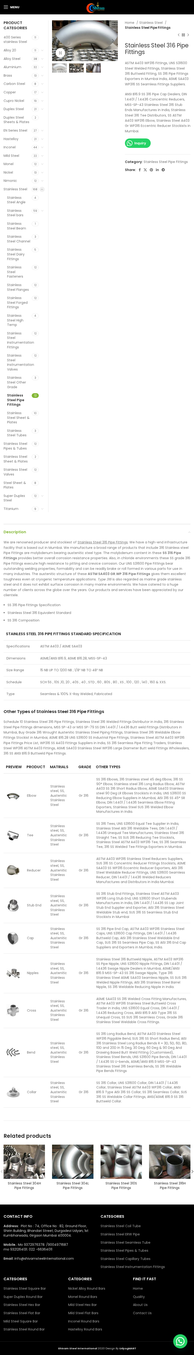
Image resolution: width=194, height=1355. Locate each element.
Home (130, 23)
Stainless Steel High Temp (15, 320)
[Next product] (188, 35)
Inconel (10, 147)
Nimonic (10, 180)
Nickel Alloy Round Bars (86, 1288)
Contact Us (142, 1313)
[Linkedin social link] (157, 170)
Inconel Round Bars (83, 1321)
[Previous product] (178, 35)
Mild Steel (11, 155)
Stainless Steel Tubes (16, 433)
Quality (139, 1297)
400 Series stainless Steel (15, 39)
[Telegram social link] (163, 170)
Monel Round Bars (82, 1297)
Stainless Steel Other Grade (16, 382)
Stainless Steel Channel (18, 239)
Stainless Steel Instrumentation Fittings (19, 340)
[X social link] (145, 170)
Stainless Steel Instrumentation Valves (19, 362)
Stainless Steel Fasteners (15, 272)
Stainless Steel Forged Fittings (17, 302)
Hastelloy (11, 139)
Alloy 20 (10, 50)
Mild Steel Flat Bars (83, 1313)
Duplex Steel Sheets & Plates (16, 120)
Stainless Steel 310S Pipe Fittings (121, 1185)
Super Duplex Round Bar (23, 1297)
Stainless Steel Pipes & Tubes (15, 446)
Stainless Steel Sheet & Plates (18, 418)
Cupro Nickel (14, 100)
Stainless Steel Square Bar (25, 1288)
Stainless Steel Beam (16, 226)
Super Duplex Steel (14, 498)
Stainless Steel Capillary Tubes (125, 1259)
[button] (180, 1341)
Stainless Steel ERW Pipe (120, 1234)
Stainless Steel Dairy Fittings (16, 254)
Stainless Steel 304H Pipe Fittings (24, 1185)
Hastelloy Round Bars (85, 1329)
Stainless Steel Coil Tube (121, 1226)
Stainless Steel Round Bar (24, 1329)
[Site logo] (97, 6)
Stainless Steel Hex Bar (22, 1305)
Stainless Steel (151, 23)
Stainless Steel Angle (16, 200)
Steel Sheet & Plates (15, 485)
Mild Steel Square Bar (21, 1321)
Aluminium (12, 67)
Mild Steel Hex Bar (82, 1305)
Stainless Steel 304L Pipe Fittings (73, 1185)
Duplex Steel (14, 109)
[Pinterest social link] (151, 170)
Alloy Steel (12, 58)
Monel (8, 164)
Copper (10, 92)
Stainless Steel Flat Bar (22, 1313)
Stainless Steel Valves (15, 472)
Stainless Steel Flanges (18, 287)
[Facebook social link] (139, 170)
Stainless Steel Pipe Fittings (148, 27)
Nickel (8, 172)
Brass (8, 75)
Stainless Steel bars (15, 213)
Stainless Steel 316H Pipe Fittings (170, 1185)
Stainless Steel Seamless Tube (125, 1242)
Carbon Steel (14, 83)
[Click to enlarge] (60, 53)
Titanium (11, 508)
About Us (140, 1305)
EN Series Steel (15, 130)
